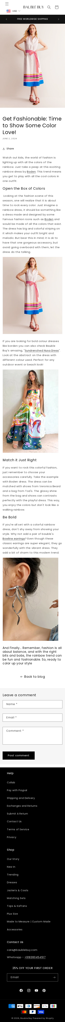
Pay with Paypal (17, 790)
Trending (13, 874)
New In (11, 867)
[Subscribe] (54, 977)
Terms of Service (18, 829)
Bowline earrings (14, 538)
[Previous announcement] (6, 19)
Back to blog (34, 676)
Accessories (15, 929)
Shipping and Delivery (21, 798)
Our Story (13, 859)
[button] (7, 4)
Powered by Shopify (43, 1018)
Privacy (11, 837)
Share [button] (10, 148)
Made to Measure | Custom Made (28, 921)
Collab (11, 782)
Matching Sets (16, 898)
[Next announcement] (58, 19)
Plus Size (12, 913)
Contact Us (14, 821)
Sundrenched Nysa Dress (42, 350)
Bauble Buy (26, 1018)
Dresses (12, 882)
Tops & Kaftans (17, 906)
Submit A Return (17, 813)
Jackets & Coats (17, 890)
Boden (31, 171)
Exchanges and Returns (22, 806)
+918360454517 (35, 957)
